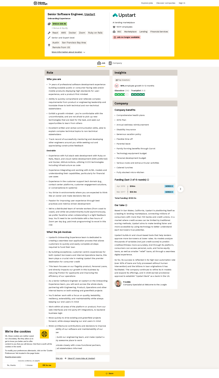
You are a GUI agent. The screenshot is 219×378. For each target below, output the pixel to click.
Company (117, 63)
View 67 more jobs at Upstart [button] (81, 358)
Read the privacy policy (13, 357)
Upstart (89, 14)
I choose (29, 365)
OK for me (47, 365)
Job (103, 63)
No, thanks (11, 365)
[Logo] (41, 3)
